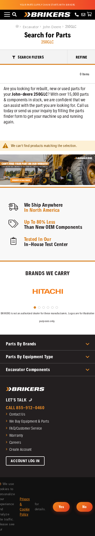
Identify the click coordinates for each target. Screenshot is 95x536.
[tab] (33, 57)
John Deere (52, 27)
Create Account (20, 449)
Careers (15, 442)
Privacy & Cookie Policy (25, 506)
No (84, 507)
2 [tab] (39, 307)
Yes (61, 507)
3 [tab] (43, 307)
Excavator (31, 27)
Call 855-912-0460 (25, 408)
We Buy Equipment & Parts (29, 421)
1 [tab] (35, 307)
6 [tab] (57, 307)
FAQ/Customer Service (25, 428)
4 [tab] (48, 307)
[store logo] (47, 14)
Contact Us (17, 414)
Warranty (16, 435)
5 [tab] (52, 307)
